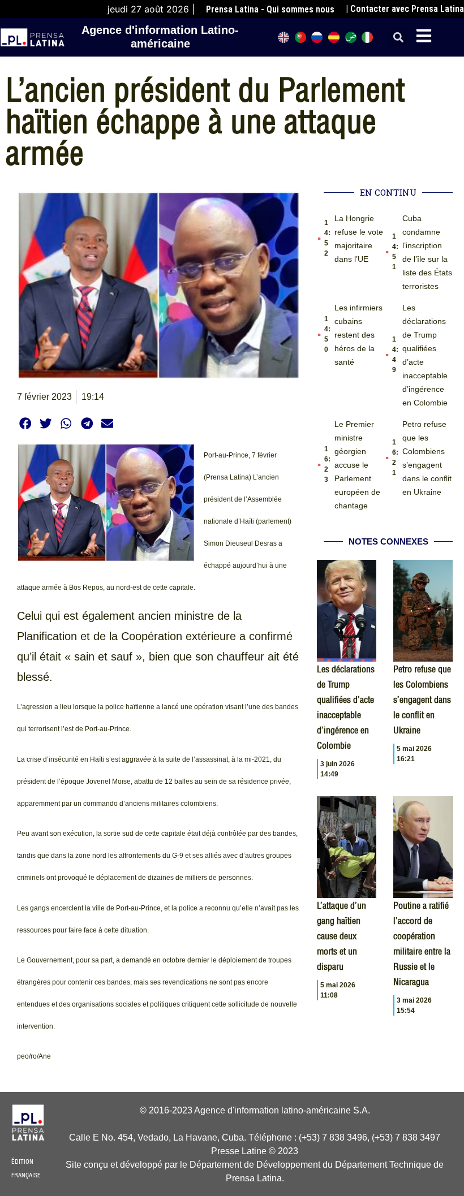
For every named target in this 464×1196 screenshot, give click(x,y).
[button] (398, 37)
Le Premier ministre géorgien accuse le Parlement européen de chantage (357, 465)
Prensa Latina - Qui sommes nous (270, 9)
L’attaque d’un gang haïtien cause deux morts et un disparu (341, 936)
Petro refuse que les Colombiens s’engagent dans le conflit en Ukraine (422, 699)
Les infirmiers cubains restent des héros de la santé (358, 334)
